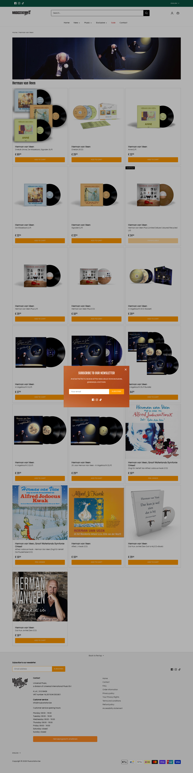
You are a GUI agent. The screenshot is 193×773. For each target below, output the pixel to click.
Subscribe (116, 391)
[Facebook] (93, 399)
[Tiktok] (101, 399)
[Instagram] (97, 399)
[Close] (126, 369)
